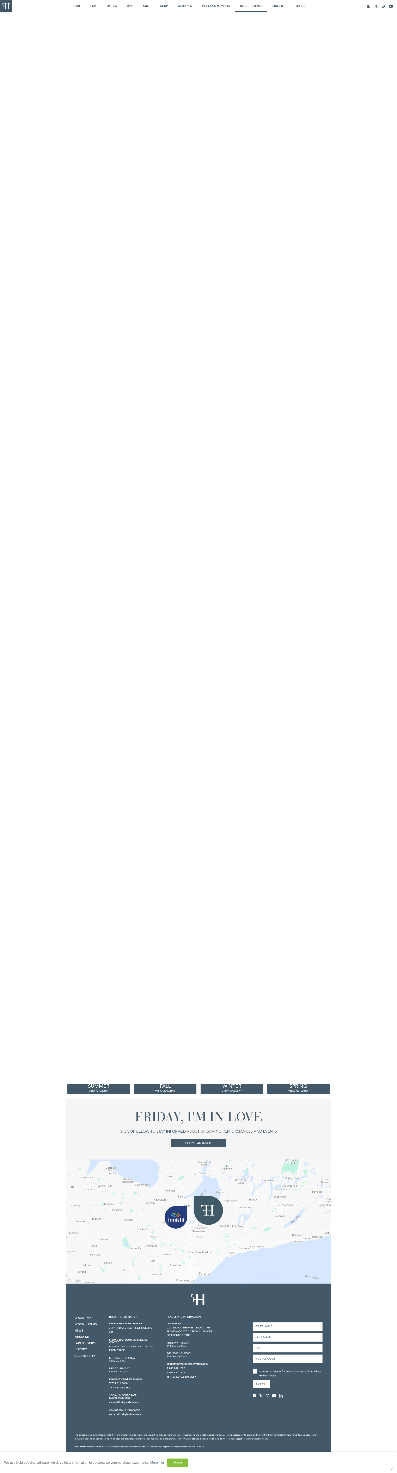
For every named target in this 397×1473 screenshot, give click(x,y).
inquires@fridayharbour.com (125, 1378)
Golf (146, 6)
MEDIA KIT (82, 1337)
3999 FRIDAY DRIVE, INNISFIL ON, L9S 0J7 (130, 1330)
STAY (93, 6)
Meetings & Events (216, 6)
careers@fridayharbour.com (125, 1414)
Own (76, 6)
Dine (130, 6)
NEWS (78, 1330)
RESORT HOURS (85, 1324)
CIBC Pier (279, 6)
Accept (177, 1462)
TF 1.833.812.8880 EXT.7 (181, 1376)
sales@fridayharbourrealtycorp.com (187, 1363)
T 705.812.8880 (118, 1383)
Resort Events (251, 6)
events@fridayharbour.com (124, 1402)
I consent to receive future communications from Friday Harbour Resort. (290, 1373)
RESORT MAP (83, 1318)
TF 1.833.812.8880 (120, 1387)
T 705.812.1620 (176, 1368)
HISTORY (80, 1349)
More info (157, 1462)
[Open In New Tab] (370, 6)
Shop (164, 6)
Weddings (185, 6)
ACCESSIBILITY (84, 1356)
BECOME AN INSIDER (198, 1143)
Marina (111, 6)
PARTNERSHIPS (85, 1343)
